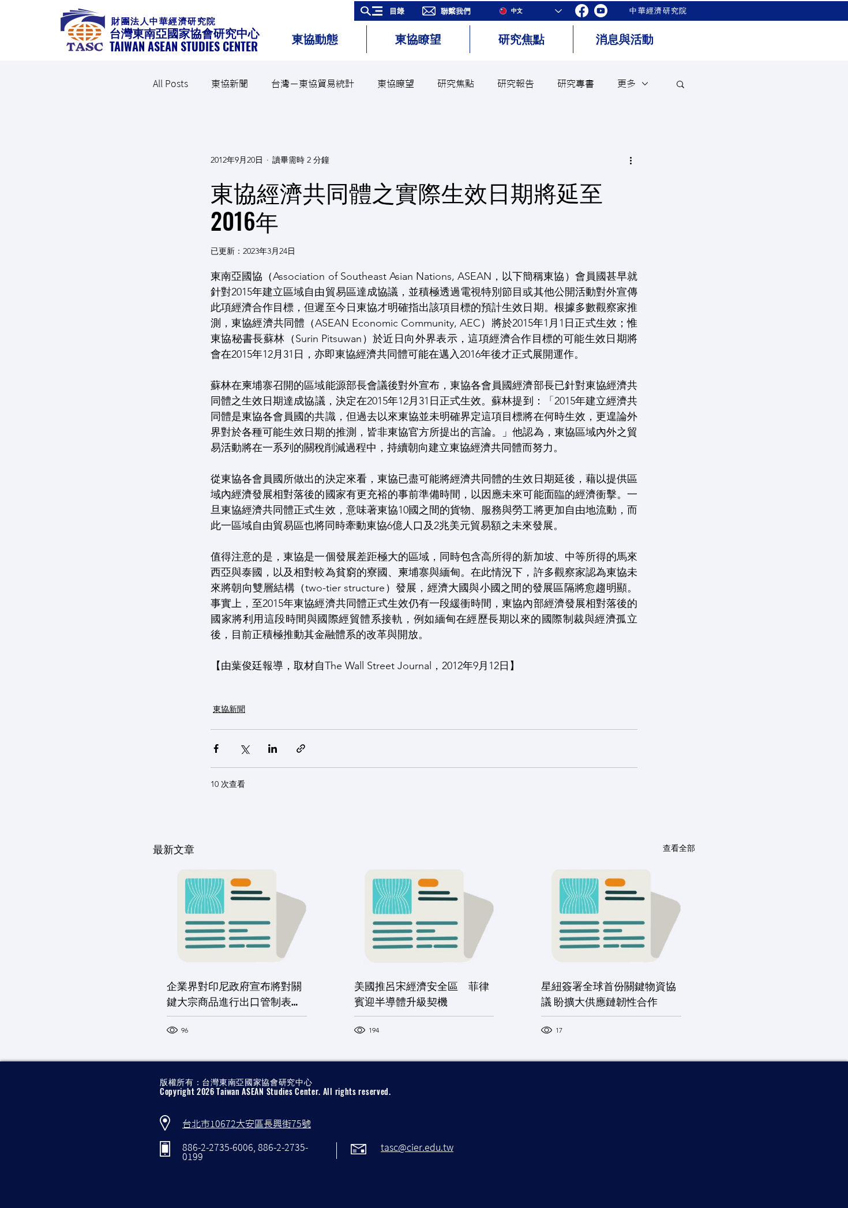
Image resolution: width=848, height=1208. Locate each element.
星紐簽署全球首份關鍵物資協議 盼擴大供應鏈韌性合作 (608, 993)
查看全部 (679, 848)
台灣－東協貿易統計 (312, 83)
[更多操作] (630, 160)
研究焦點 (455, 83)
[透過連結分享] (300, 748)
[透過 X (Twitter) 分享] (244, 748)
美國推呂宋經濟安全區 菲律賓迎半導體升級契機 (421, 993)
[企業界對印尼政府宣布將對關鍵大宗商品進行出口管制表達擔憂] (237, 916)
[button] (386, 11)
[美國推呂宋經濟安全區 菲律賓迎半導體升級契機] (424, 916)
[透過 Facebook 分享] (216, 748)
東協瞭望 (395, 83)
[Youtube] (600, 10)
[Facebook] (581, 10)
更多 (626, 83)
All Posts (170, 83)
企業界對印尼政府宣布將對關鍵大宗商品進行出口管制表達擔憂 (234, 993)
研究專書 (575, 83)
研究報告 (515, 83)
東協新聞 (229, 83)
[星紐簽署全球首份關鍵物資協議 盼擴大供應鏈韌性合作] (611, 916)
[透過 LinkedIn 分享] (272, 748)
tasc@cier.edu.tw (417, 1147)
